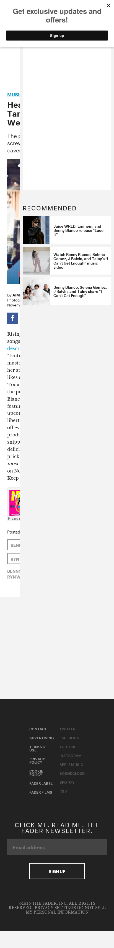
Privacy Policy (37, 760)
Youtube (67, 746)
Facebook (69, 737)
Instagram (70, 755)
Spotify (66, 781)
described (18, 348)
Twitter (67, 728)
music (15, 93)
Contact (38, 728)
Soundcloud (72, 773)
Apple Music (71, 764)
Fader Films (40, 791)
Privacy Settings (55, 908)
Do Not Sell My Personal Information (66, 910)
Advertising (41, 737)
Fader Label (41, 783)
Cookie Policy (36, 772)
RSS (63, 790)
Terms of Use (38, 747)
